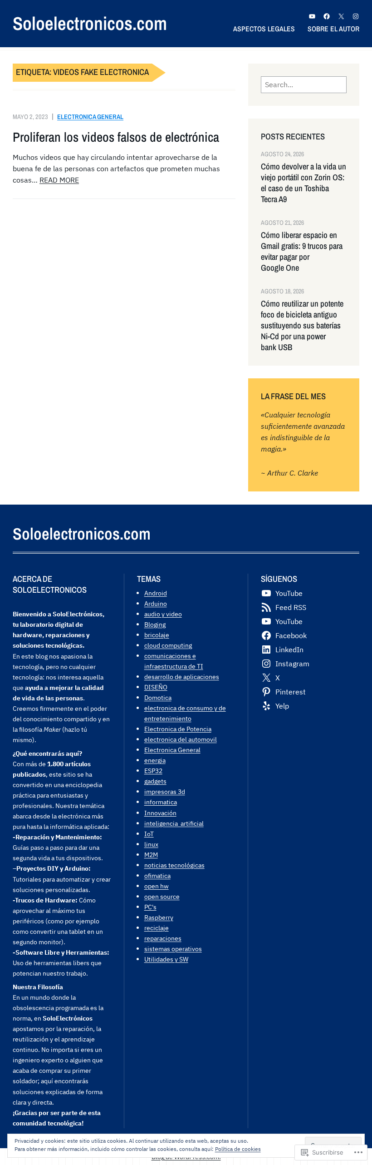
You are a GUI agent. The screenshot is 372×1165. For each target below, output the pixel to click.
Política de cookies (238, 1148)
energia (155, 760)
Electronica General (90, 116)
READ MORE (59, 179)
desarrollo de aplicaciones (181, 676)
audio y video (163, 614)
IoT (149, 833)
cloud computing (168, 645)
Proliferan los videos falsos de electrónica (116, 136)
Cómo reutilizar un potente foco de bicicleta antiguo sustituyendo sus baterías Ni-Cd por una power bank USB (302, 325)
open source (162, 896)
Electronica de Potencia (177, 728)
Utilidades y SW (166, 959)
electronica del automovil (180, 739)
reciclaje (156, 927)
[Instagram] (355, 16)
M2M (151, 854)
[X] (341, 16)
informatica (160, 802)
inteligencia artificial (174, 823)
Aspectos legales (264, 29)
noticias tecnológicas (174, 865)
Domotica (157, 697)
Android (155, 593)
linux (151, 844)
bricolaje (156, 634)
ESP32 (153, 770)
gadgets (155, 781)
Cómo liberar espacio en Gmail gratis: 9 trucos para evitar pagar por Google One (302, 251)
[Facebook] (326, 16)
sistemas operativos (173, 948)
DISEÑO (155, 687)
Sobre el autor (333, 29)
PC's (150, 906)
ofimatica (157, 875)
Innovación (160, 812)
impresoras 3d (164, 791)
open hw (156, 886)
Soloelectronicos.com (90, 23)
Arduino (155, 603)
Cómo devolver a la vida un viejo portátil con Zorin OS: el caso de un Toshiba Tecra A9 (303, 183)
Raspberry (158, 917)
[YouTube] (312, 16)
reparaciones (162, 938)
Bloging (155, 624)
